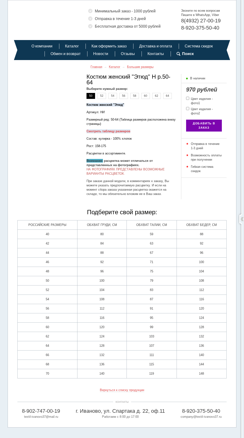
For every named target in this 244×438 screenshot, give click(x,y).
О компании (41, 46)
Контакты (155, 54)
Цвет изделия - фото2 (201, 111)
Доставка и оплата (155, 46)
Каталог (72, 46)
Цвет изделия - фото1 (201, 101)
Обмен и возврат (66, 54)
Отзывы (128, 54)
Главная (96, 67)
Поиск (188, 54)
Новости (100, 54)
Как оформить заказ (109, 46)
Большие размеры (140, 67)
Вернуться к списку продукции (122, 390)
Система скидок (199, 46)
